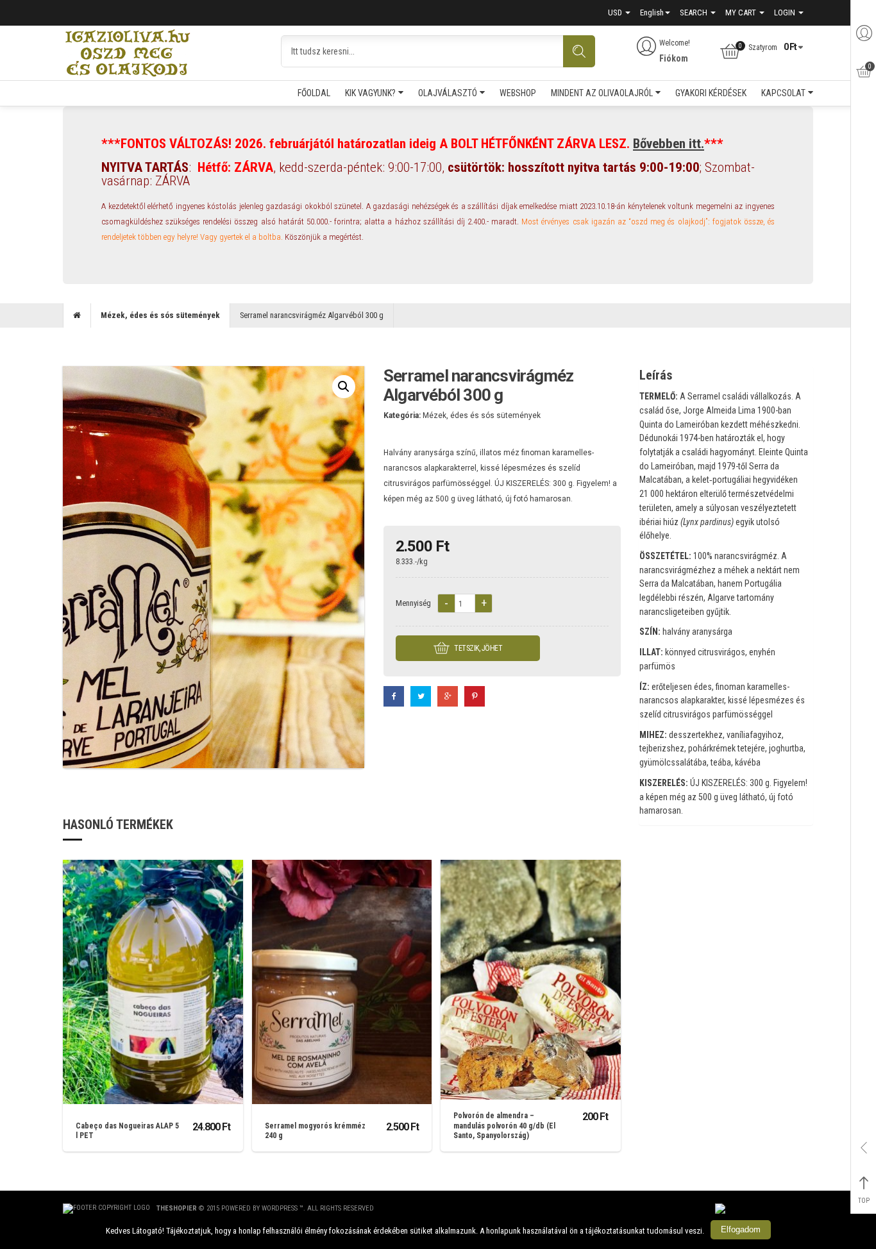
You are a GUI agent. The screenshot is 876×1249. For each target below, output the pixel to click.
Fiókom (673, 58)
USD (616, 12)
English (652, 12)
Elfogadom (741, 1229)
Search (694, 12)
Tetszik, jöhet (478, 648)
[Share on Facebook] (393, 696)
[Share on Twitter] (420, 696)
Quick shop (152, 963)
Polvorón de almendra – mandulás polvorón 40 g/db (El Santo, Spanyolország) (504, 1125)
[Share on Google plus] (447, 696)
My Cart (741, 12)
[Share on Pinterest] (474, 696)
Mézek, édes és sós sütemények (160, 315)
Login (785, 12)
